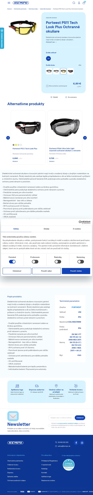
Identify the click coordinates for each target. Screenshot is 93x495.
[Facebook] (76, 443)
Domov (9, 9)
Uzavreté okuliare (45, 9)
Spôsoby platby (12, 476)
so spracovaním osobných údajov (67, 423)
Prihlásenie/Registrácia (49, 461)
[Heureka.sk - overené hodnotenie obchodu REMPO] (69, 465)
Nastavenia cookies (48, 480)
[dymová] (70, 71)
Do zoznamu (72, 97)
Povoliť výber (46, 271)
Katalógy (44, 469)
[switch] (35, 261)
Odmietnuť (17, 271)
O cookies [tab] (77, 229)
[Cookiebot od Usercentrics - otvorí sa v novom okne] (80, 222)
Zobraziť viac (50, 42)
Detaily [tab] (46, 229)
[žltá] (63, 71)
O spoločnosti (46, 465)
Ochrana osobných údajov (16, 480)
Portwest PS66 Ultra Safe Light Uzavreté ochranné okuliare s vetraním (64, 150)
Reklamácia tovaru (13, 469)
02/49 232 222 (63, 442)
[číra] (56, 71)
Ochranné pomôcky (20, 9)
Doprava (10, 472)
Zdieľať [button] (55, 97)
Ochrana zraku (33, 9)
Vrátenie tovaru (12, 465)
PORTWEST (76, 307)
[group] (28, 137)
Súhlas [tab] (16, 229)
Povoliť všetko (76, 271)
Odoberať (79, 418)
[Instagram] (82, 443)
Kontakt (44, 472)
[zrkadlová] (49, 71)
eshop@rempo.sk (64, 446)
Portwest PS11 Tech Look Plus (25, 149)
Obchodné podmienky (15, 461)
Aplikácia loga (46, 476)
